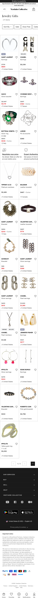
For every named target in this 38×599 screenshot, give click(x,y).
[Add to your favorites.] (16, 57)
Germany (30, 586)
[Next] (24, 464)
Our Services (9, 475)
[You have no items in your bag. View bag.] (33, 9)
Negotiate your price (10, 154)
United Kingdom (13, 586)
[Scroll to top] (33, 464)
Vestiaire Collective (12, 495)
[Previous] (14, 464)
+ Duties (27, 104)
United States (23, 586)
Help (5, 490)
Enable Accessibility (19, 1)
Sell (5, 485)
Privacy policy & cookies (18, 527)
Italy (21, 587)
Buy (5, 480)
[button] (33, 9)
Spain (17, 587)
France (5, 586)
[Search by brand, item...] (4, 9)
